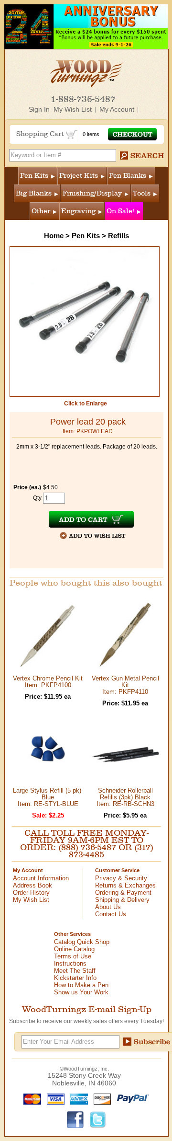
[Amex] (77, 1098)
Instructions (70, 963)
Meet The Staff (75, 970)
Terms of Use (72, 956)
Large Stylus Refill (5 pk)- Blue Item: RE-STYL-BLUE (48, 797)
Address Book (32, 885)
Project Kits (78, 176)
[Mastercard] (30, 1098)
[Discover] (100, 1098)
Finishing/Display (92, 193)
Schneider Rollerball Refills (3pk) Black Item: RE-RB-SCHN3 (125, 797)
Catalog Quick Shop (81, 941)
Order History (31, 892)
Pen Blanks (127, 176)
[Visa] (53, 1098)
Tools (141, 193)
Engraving (78, 211)
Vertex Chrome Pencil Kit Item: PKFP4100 (48, 682)
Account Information (41, 878)
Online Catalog (74, 949)
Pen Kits (34, 176)
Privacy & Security (121, 878)
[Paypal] (130, 1098)
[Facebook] (75, 1119)
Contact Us (110, 914)
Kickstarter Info (75, 977)
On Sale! (120, 211)
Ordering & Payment (123, 892)
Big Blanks (34, 193)
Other (41, 211)
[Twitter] (98, 1119)
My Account (116, 109)
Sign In (39, 109)
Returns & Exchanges (125, 885)
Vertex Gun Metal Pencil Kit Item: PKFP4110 (125, 685)
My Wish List (73, 109)
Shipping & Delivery (122, 899)
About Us (108, 906)
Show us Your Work (81, 992)
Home (54, 235)
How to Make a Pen (81, 985)
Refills (118, 235)
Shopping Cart (41, 134)
